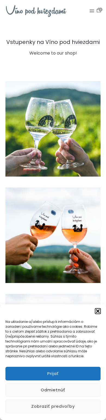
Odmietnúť (53, 390)
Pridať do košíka (53, 137)
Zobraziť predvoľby (53, 406)
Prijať (53, 373)
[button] (98, 311)
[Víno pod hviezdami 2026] (36, 11)
